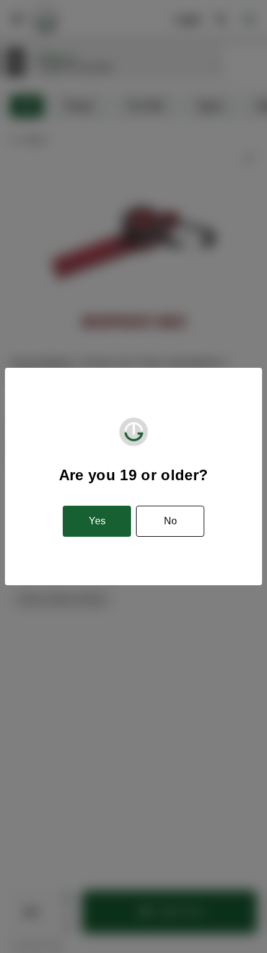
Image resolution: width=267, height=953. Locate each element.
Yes (97, 521)
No (170, 521)
